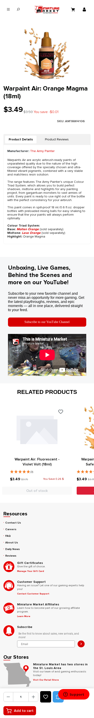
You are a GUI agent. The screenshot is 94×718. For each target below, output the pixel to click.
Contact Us (13, 522)
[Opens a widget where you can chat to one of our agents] (73, 694)
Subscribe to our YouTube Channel (47, 322)
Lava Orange (31, 233)
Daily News (12, 549)
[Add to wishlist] (45, 697)
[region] (47, 53)
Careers (10, 529)
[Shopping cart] (73, 9)
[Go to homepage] (47, 9)
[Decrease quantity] (8, 697)
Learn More (23, 616)
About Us (11, 542)
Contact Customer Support (33, 593)
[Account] (85, 9)
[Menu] (8, 9)
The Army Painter (42, 151)
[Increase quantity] (33, 697)
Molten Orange (28, 229)
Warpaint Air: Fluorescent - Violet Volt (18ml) (37, 462)
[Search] (18, 9)
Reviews (10, 556)
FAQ (8, 536)
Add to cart (24, 710)
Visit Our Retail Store (46, 680)
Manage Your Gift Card (30, 571)
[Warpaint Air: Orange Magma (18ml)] (47, 53)
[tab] (21, 139)
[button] (37, 470)
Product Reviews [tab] (57, 139)
